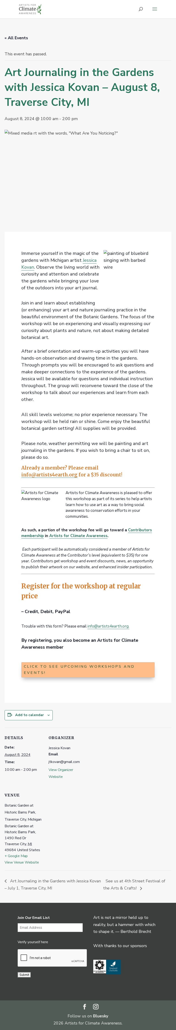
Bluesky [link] (100, 1016)
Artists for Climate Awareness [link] (78, 535)
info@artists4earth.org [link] (49, 475)
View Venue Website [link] (22, 862)
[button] (154, 12)
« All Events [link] (16, 38)
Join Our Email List (34, 917)
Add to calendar (29, 715)
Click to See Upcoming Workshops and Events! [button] (79, 669)
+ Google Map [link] (16, 855)
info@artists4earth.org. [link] (108, 626)
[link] (30, 8)
